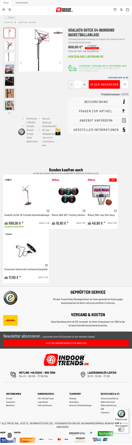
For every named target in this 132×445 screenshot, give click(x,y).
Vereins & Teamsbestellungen (80, 405)
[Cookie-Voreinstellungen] (9, 435)
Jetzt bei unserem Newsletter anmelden (66, 343)
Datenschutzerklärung (109, 398)
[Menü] (4, 10)
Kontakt (9, 398)
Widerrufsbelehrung (108, 405)
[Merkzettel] (115, 10)
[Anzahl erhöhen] (84, 84)
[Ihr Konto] (122, 10)
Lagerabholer (43, 402)
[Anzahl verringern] (71, 84)
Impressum (105, 412)
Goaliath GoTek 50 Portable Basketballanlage (26, 215)
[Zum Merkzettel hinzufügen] (125, 84)
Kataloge (72, 398)
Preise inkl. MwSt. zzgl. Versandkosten (83, 51)
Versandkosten (63, 423)
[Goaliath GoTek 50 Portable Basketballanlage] (26, 195)
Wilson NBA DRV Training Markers (68, 215)
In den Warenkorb (104, 84)
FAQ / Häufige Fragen (46, 398)
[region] (33, 70)
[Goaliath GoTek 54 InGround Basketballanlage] (41, 50)
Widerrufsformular (108, 402)
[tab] (98, 101)
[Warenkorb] (128, 10)
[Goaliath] (58, 33)
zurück (11, 17)
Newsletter (10, 405)
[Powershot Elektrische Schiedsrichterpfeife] (26, 249)
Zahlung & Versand (45, 405)
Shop (6, 2)
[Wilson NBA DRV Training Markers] (68, 195)
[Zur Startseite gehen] (64, 9)
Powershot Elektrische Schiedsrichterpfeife (26, 269)
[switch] (121, 430)
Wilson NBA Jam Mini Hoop (101, 215)
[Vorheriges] (21, 62)
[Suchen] (10, 10)
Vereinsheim (21, 2)
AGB (102, 409)
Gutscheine (10, 402)
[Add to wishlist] (48, 210)
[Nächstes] (60, 62)
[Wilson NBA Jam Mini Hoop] (102, 195)
